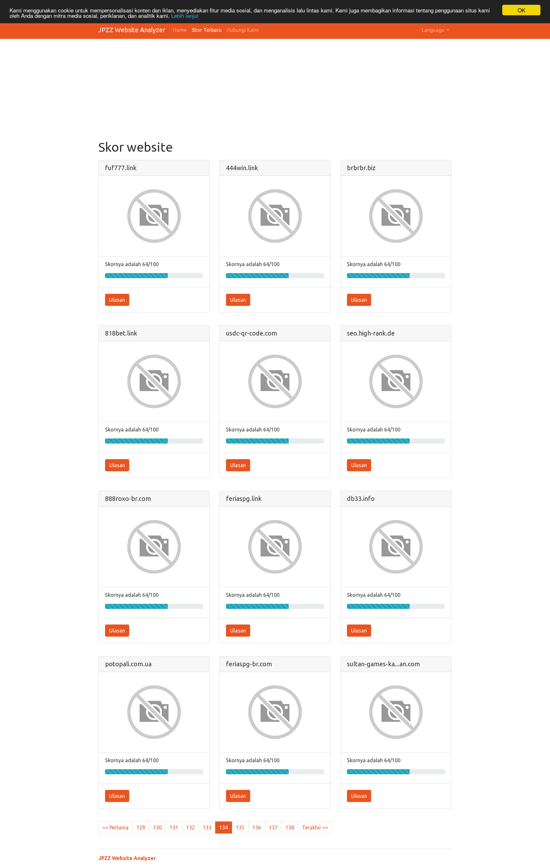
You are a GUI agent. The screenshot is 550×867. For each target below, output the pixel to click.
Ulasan (117, 300)
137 (273, 827)
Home (180, 30)
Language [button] (433, 30)
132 (190, 827)
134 (223, 827)
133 (207, 827)
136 (256, 827)
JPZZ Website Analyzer (131, 29)
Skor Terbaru (207, 30)
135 (240, 827)
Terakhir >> (315, 827)
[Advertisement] (275, 91)
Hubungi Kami (243, 30)
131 (174, 827)
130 (157, 827)
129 (141, 827)
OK (521, 10)
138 (290, 827)
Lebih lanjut (184, 16)
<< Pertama (115, 827)
